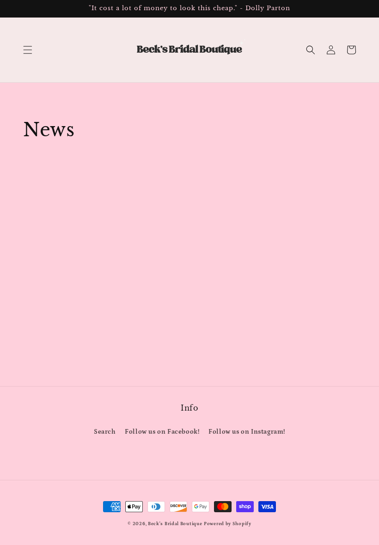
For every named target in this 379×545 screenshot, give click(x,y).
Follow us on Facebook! (162, 432)
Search (105, 432)
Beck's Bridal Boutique (175, 524)
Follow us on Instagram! (246, 432)
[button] (28, 50)
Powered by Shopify (227, 524)
